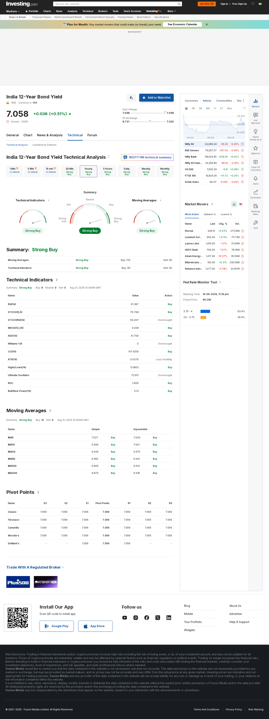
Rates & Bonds (17, 17)
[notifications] (253, 4)
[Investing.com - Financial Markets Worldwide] (21, 4)
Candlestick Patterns (44, 144)
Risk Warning (256, 709)
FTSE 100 (190, 175)
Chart (27, 135)
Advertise (235, 613)
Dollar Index (192, 181)
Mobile (188, 613)
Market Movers (196, 204)
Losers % (226, 214)
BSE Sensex (192, 150)
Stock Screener (132, 11)
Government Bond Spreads (99, 17)
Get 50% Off (206, 4)
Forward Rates (126, 17)
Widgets (189, 630)
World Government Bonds (68, 17)
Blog (187, 605)
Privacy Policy (234, 709)
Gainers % (210, 214)
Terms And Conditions (206, 709)
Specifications (161, 17)
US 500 (189, 169)
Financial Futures (41, 17)
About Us (235, 605)
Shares (241, 100)
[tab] (14, 171)
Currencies (191, 100)
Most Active (192, 214)
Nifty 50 (189, 144)
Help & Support (239, 622)
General (12, 135)
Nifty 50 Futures (194, 163)
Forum (92, 135)
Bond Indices (144, 17)
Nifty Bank (191, 156)
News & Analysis (50, 135)
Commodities (224, 100)
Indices (207, 100)
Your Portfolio (193, 622)
